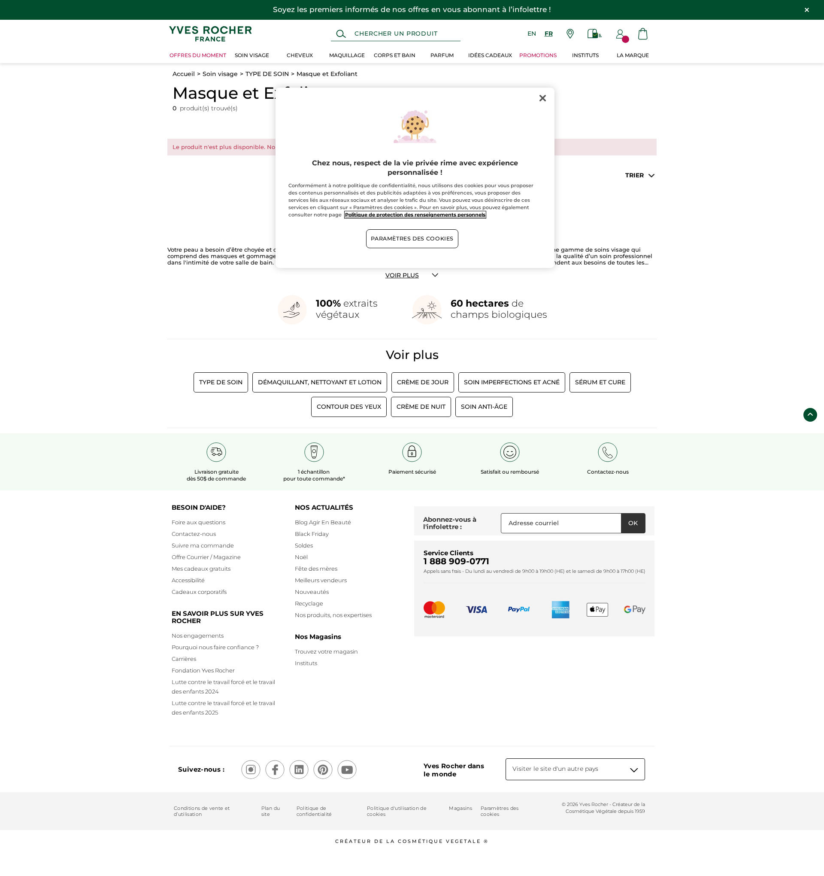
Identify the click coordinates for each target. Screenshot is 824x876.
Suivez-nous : (201, 769)
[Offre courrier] (595, 34)
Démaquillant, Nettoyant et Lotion (320, 382)
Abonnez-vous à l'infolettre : (449, 523)
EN (531, 33)
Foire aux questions (198, 522)
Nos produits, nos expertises (333, 614)
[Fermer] (542, 97)
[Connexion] (620, 34)
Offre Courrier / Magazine (206, 557)
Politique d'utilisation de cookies (397, 811)
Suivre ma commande (203, 545)
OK (633, 523)
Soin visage (220, 73)
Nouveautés (312, 591)
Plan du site (270, 811)
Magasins (460, 808)
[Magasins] (570, 34)
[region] (415, 178)
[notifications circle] (625, 39)
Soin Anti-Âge (484, 407)
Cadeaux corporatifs (199, 591)
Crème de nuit (421, 407)
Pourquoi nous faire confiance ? (215, 647)
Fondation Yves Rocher (203, 670)
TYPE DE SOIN (267, 73)
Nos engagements (198, 635)
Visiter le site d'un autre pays (555, 769)
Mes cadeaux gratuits (201, 568)
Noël (301, 557)
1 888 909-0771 (456, 561)
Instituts (306, 663)
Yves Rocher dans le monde (454, 770)
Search (341, 34)
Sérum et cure (600, 382)
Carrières (184, 658)
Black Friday (312, 533)
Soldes (304, 545)
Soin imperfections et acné (512, 382)
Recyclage (309, 603)
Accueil (184, 73)
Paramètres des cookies (500, 811)
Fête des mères (316, 568)
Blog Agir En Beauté (323, 522)
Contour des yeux (349, 407)
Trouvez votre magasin (326, 651)
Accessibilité (188, 580)
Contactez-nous (194, 533)
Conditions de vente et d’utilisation (202, 811)
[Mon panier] (643, 33)
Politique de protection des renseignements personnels (415, 215)
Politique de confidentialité (314, 811)
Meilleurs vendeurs (321, 580)
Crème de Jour (422, 382)
